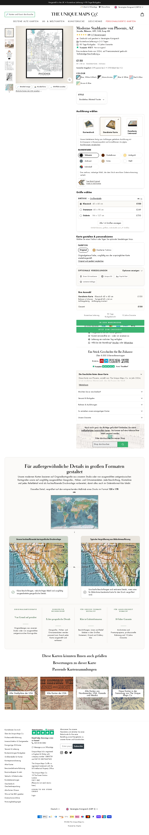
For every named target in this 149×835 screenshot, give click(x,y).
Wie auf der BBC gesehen (14, 794)
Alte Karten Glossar (12, 790)
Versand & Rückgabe (86, 398)
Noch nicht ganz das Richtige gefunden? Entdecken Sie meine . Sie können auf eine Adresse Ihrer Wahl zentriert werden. (110, 430)
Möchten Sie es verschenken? (89, 392)
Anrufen (115, 343)
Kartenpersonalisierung (13, 760)
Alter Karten (9, 764)
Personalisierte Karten (121, 21)
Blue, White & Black (89, 77)
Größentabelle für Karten (14, 757)
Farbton (83, 245)
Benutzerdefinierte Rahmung (15, 768)
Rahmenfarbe (84, 150)
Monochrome (107, 77)
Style (81, 95)
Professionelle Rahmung (13, 737)
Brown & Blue (86, 83)
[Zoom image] (69, 79)
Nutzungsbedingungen (13, 802)
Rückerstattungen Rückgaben (15, 753)
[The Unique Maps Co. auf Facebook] (66, 752)
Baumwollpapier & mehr (13, 772)
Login (34, 795)
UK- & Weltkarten (53, 21)
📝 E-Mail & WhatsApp (88, 7)
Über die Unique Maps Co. (14, 733)
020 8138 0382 (40, 743)
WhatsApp (128, 343)
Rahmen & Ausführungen (87, 405)
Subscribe (78, 746)
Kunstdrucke (76, 21)
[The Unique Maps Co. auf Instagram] (61, 752)
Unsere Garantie (84, 418)
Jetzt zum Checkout (110, 329)
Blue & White (123, 77)
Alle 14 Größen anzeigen (110, 223)
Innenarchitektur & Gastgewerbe (16, 741)
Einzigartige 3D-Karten (13, 745)
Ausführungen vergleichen (90, 145)
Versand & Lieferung (12, 749)
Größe (110, 198)
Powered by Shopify (74, 826)
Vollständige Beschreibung (87, 54)
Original (83, 250)
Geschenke (95, 21)
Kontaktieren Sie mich (12, 730)
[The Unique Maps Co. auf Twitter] (70, 752)
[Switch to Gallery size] (44, 53)
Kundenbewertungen (12, 780)
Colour (80, 73)
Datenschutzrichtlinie (12, 798)
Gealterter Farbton (103, 250)
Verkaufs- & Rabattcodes (13, 776)
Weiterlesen (83, 385)
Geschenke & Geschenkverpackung (12, 785)
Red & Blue (138, 77)
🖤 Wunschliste (104, 7)
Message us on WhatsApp (43, 747)
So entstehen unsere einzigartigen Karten (94, 411)
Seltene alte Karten (26, 21)
